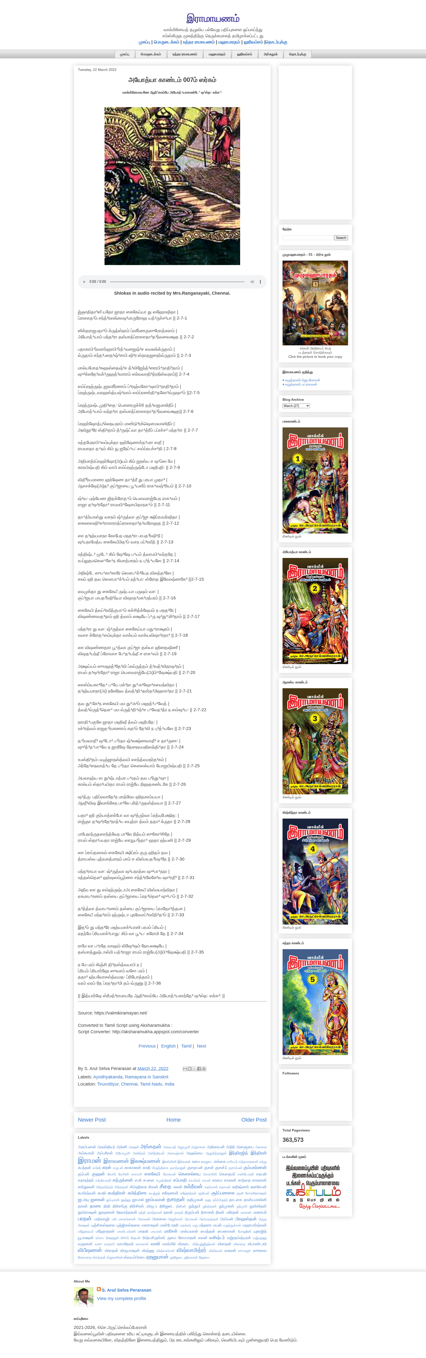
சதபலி (261, 1174)
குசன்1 (221, 1167)
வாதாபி (109, 1244)
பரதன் (85, 1218)
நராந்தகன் (154, 1212)
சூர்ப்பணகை (223, 1192)
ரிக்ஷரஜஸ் (112, 1238)
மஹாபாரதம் (229, 41)
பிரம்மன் (226, 1219)
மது (195, 1225)
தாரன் (83, 1206)
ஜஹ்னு (126, 1200)
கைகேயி (152, 1173)
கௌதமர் (227, 1174)
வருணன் (85, 1244)
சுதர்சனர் (211, 1187)
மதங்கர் (185, 1225)
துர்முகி (242, 1206)
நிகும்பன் (192, 1212)
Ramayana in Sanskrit (146, 1076)
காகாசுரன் (132, 1167)
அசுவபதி (169, 1147)
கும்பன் (83, 1174)
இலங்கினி (169, 1162)
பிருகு (263, 1219)
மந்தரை (205, 1225)
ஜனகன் (98, 1199)
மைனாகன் (226, 1231)
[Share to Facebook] (199, 1068)
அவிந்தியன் (156, 1153)
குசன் (209, 1167)
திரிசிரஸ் (137, 1206)
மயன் (217, 1225)
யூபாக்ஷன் (86, 1237)
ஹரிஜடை (176, 1257)
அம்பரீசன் (105, 1153)
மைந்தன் (208, 1231)
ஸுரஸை (260, 1250)
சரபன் (206, 1180)
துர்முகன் (226, 1206)
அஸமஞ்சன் (175, 1153)
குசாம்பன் (235, 1168)
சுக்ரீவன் (193, 1186)
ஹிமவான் (191, 1257)
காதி (147, 1167)
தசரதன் (176, 1199)
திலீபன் (181, 1206)
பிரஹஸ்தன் (246, 1218)
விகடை (184, 1244)
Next (201, 1046)
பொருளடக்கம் (166, 41)
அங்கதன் (150, 1146)
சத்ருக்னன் (123, 1180)
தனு (208, 1200)
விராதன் (111, 1250)
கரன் (106, 1167)
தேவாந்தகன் (127, 1212)
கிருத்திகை (160, 1168)
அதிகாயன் (216, 1147)
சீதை (165, 1186)
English (168, 1046)
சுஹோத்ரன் (188, 1193)
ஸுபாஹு (244, 1251)
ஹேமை (204, 1257)
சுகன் (178, 1187)
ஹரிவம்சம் (253, 41)
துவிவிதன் (258, 1206)
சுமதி (102, 1193)
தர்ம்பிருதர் (220, 1200)
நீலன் (220, 1212)
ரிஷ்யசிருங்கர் (154, 1237)
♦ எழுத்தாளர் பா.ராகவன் (300, 384)
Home (173, 1120)
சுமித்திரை (137, 1192)
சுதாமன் (225, 1187)
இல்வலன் (184, 1162)
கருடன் (118, 1168)
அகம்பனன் (87, 1147)
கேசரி (111, 1174)
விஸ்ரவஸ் (215, 1251)
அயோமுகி (122, 1153)
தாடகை (235, 1199)
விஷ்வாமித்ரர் (191, 1250)
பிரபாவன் (191, 1219)
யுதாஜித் (260, 1231)
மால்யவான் (189, 1231)
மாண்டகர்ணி (126, 1231)
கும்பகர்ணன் (255, 1167)
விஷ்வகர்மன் (166, 1251)
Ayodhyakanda (108, 1076)
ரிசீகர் (125, 1238)
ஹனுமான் (157, 1257)
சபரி (138, 1180)
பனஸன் (245, 1212)
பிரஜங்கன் (175, 1219)
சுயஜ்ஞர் (154, 1193)
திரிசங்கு (120, 1206)
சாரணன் (259, 1180)
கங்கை (220, 1161)
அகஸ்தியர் (106, 1147)
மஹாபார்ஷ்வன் (255, 1225)
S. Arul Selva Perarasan (126, 1290)
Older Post (254, 1120)
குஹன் (98, 1173)
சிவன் (153, 1187)
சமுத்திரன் (164, 1180)
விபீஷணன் (90, 1250)
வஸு (98, 1244)
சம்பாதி (180, 1180)
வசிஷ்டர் (217, 1237)
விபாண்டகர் (257, 1244)
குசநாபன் (195, 1167)
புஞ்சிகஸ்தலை (103, 1225)
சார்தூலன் (86, 1187)
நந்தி (142, 1212)
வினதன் (224, 1244)
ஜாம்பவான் (155, 1199)
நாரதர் (179, 1212)
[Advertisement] (315, 142)
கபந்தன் (84, 1167)
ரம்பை (100, 1238)
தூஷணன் (106, 1212)
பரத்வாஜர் (102, 1219)
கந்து (263, 1162)
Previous (147, 1046)
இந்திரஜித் (238, 1152)
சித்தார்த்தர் (104, 1187)
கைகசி (136, 1174)
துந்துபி (194, 1206)
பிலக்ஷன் (84, 1225)
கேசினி (123, 1174)
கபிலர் (97, 1168)
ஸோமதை (85, 1257)
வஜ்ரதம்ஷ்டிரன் (239, 1237)
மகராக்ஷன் (150, 1225)
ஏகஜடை (207, 1162)
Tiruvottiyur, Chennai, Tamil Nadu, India (135, 1084)
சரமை (217, 1180)
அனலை (261, 1147)
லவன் (203, 1237)
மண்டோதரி (169, 1225)
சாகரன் (230, 1180)
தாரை (95, 1206)
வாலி (155, 1243)
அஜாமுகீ (183, 1147)
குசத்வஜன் (178, 1168)
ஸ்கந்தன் (99, 1257)
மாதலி (143, 1231)
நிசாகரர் (207, 1212)
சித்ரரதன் (121, 1187)
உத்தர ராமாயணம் (199, 41)
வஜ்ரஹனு (260, 1238)
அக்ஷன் (133, 1147)
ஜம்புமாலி (112, 1200)
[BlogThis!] (189, 1068)
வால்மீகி (169, 1244)
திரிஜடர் (151, 1206)
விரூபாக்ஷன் (130, 1250)
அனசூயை (245, 1147)
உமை (196, 1161)
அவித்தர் (139, 1153)
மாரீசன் (171, 1231)
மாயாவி (156, 1231)
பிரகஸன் (144, 1219)
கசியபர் (232, 1162)
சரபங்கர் (194, 1180)
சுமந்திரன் (116, 1192)
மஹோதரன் (105, 1231)
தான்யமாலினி (255, 1199)
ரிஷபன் (136, 1238)
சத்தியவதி (103, 1180)
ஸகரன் (230, 1250)
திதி (107, 1206)
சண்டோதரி (246, 1174)
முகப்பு (144, 41)
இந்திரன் (259, 1152)
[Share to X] (194, 1068)
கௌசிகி (210, 1174)
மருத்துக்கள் (232, 1225)
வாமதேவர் (125, 1244)
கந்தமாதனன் (248, 1162)
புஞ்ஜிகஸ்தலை (128, 1225)
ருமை (171, 1237)
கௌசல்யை (189, 1173)
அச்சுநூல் (271, 54)
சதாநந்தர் (86, 1180)
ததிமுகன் (195, 1199)
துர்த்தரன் (210, 1206)
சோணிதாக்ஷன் (256, 1193)
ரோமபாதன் (187, 1237)
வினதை (240, 1244)
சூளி (240, 1193)
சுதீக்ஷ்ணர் (240, 1187)
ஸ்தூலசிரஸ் (115, 1257)
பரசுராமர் (260, 1212)
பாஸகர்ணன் (127, 1219)
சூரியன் (204, 1193)
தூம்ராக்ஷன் (87, 1212)
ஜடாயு (83, 1199)
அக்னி (121, 1147)
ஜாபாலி (138, 1199)
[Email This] (185, 1068)
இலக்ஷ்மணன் (145, 1161)
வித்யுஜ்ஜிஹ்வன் (204, 1244)
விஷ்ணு (148, 1250)
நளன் (168, 1212)
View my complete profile (121, 1298)
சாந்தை (244, 1180)
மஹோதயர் (85, 1231)
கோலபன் (169, 1174)
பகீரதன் (232, 1212)
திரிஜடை (167, 1206)
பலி (114, 1219)
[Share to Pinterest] (203, 1068)
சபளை (148, 1180)
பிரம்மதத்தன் (209, 1219)
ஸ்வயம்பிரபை (134, 1257)
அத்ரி (230, 1147)
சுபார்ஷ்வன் (87, 1193)
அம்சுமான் (86, 1153)
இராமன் (89, 1160)
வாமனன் (142, 1244)
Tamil (186, 1046)
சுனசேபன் (258, 1187)
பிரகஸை (159, 1219)
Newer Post (92, 1120)
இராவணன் (116, 1161)
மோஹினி (244, 1231)
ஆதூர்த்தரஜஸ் (216, 1153)
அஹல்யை (194, 1153)
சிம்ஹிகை (138, 1187)
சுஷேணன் (170, 1193)
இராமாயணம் (213, 18)
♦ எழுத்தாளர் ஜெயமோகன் (301, 380)
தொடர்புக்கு (276, 41)
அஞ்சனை (198, 1147)
